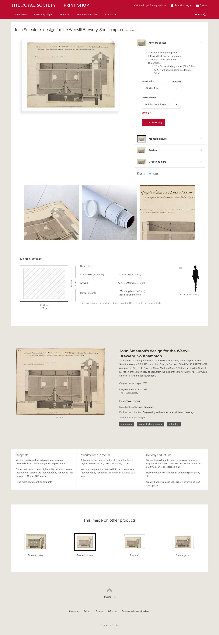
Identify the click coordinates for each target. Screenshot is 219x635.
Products (64, 14)
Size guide (176, 81)
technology (174, 424)
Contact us (110, 14)
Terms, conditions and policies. (136, 611)
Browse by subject (43, 14)
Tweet (155, 174)
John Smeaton (130, 30)
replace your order (171, 481)
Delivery (150, 472)
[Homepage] (63, 5)
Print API (104, 625)
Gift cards (112, 611)
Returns (99, 611)
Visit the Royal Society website (150, 5)
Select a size (161, 81)
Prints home (21, 14)
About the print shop (87, 14)
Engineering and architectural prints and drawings (168, 412)
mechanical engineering (150, 424)
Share (142, 174)
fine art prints (45, 481)
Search (198, 14)
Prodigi (115, 625)
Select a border (149, 97)
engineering (127, 424)
